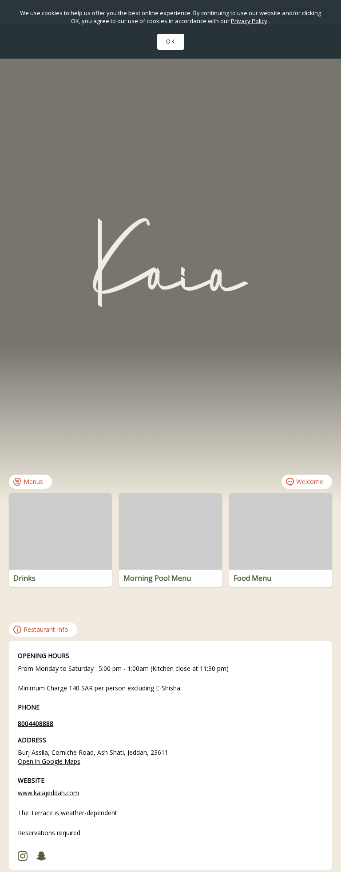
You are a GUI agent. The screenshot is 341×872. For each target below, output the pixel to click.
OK (170, 41)
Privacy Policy (249, 21)
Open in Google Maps (49, 761)
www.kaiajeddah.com (48, 793)
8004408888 (35, 723)
